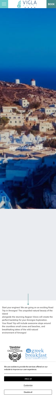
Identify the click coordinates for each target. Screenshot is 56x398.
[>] (4, 4)
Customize (28, 385)
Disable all (28, 392)
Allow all (28, 379)
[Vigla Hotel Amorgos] (28, 4)
